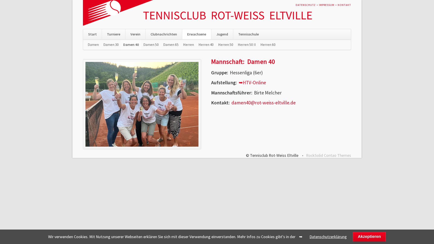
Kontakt (344, 5)
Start (92, 34)
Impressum (326, 5)
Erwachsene (196, 34)
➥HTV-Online (252, 83)
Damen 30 (111, 44)
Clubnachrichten (164, 34)
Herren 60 (268, 44)
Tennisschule (248, 34)
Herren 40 (206, 44)
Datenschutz (306, 5)
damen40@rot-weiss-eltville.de (263, 103)
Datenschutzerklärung (328, 236)
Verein (135, 34)
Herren (188, 44)
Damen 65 (171, 44)
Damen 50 (151, 44)
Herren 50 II (247, 44)
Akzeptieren (369, 236)
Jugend (222, 34)
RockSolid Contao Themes (328, 155)
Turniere (113, 34)
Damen (93, 44)
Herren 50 (225, 44)
